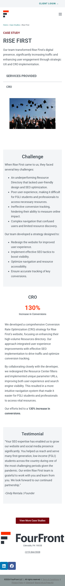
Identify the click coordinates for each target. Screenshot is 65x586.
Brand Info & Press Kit (44, 583)
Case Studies (15, 25)
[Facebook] (12, 566)
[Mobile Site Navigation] (60, 14)
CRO (9, 86)
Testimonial (33, 434)
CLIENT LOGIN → (49, 3)
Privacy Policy (18, 583)
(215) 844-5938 (32, 552)
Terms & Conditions (50, 579)
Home (5, 25)
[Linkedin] (4, 566)
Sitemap (29, 583)
